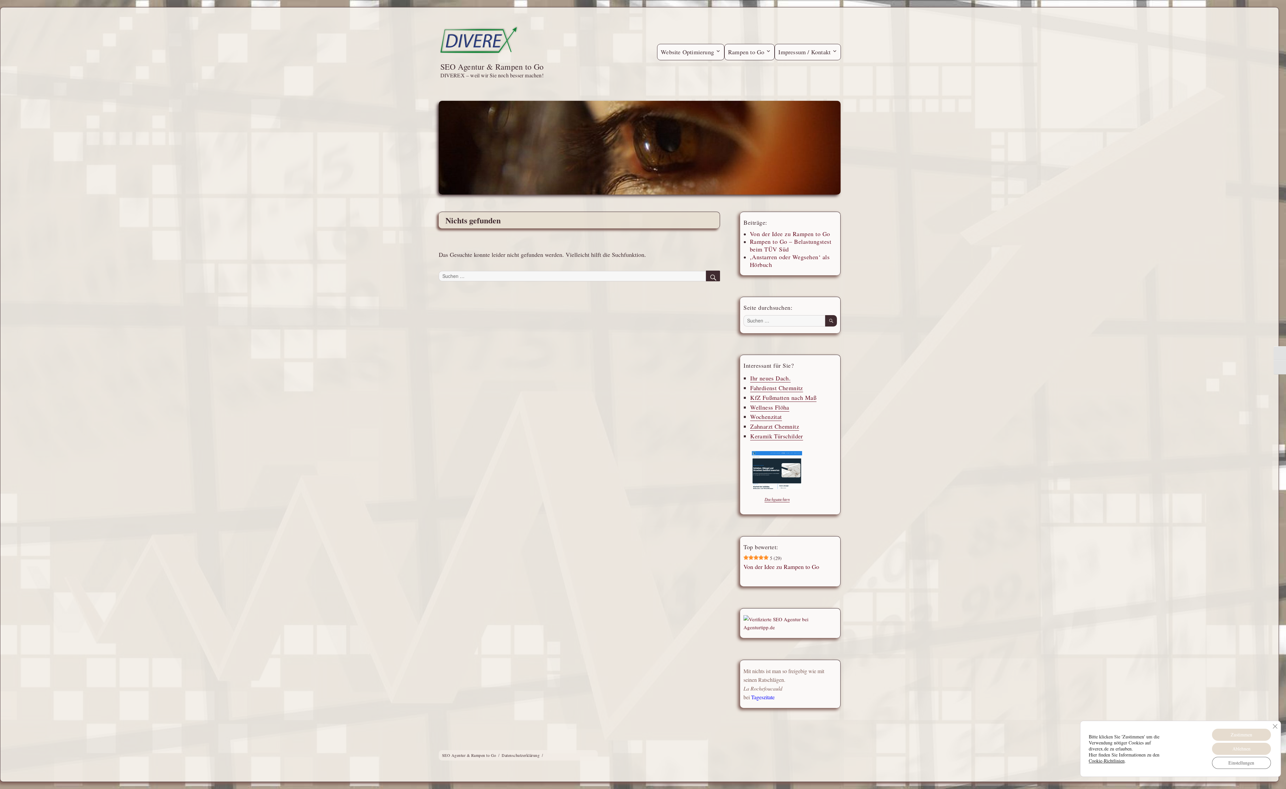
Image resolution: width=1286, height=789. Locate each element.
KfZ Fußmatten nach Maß (783, 397)
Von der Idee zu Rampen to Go (789, 234)
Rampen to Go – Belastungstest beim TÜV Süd (790, 245)
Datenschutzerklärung (521, 755)
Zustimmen (1241, 734)
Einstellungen (1241, 763)
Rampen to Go (746, 52)
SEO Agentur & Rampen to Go (492, 67)
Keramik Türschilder (776, 436)
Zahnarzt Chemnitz (774, 427)
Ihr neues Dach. (770, 378)
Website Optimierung (687, 52)
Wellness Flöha (769, 407)
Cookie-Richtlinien (1107, 761)
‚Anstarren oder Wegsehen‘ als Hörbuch (789, 261)
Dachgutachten (776, 499)
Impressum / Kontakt (804, 52)
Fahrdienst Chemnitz (776, 388)
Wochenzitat (766, 417)
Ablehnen (1241, 748)
